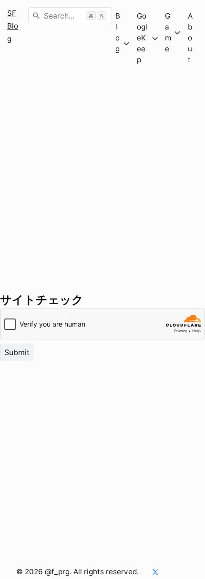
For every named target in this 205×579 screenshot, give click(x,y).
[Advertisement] (102, 189)
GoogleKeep (142, 37)
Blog (117, 43)
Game (168, 32)
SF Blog (12, 26)
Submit (17, 352)
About (190, 37)
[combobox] (70, 15)
